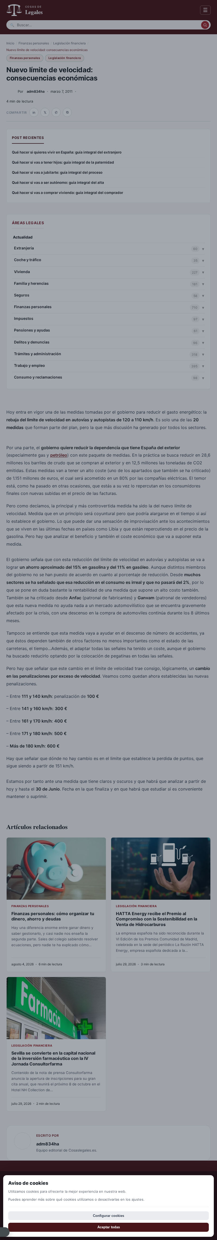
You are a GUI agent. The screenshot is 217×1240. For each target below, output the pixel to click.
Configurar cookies (108, 1216)
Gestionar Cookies (5, 1232)
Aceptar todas (108, 1227)
